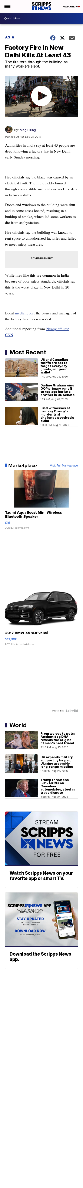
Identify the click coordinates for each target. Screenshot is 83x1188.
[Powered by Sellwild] (72, 710)
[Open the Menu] (7, 6)
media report (25, 312)
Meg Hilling (28, 130)
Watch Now (70, 6)
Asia (9, 37)
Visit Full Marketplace (64, 465)
